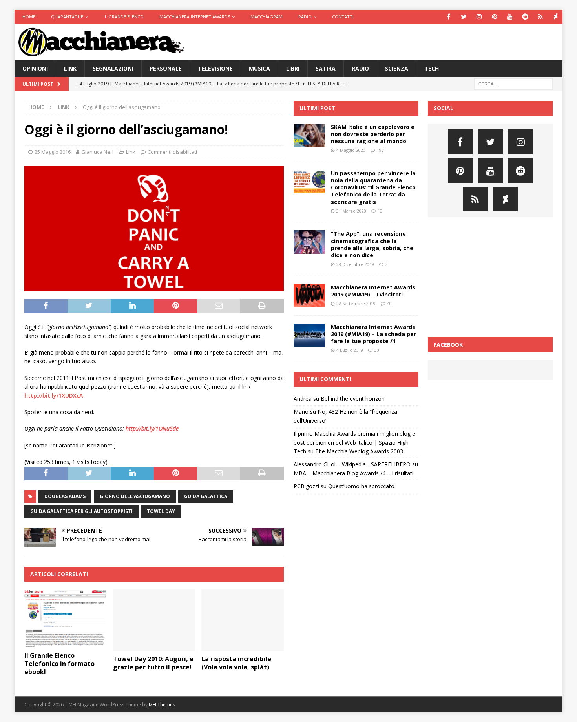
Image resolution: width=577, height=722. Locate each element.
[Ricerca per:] (513, 83)
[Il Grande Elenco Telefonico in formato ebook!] (65, 618)
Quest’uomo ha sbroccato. (362, 486)
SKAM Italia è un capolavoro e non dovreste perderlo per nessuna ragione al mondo (372, 134)
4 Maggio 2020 (350, 150)
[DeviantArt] (555, 17)
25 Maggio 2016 (53, 151)
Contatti (343, 17)
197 (380, 150)
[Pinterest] (494, 17)
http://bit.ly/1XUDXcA (53, 395)
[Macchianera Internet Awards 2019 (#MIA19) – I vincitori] (309, 295)
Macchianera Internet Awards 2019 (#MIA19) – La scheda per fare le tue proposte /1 (373, 334)
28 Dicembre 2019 (355, 264)
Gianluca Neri (97, 151)
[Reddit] (525, 17)
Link (70, 68)
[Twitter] (464, 17)
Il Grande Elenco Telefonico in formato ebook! (59, 663)
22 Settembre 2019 (356, 303)
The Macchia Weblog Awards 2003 (359, 451)
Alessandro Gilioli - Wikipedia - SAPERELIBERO (352, 464)
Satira (326, 68)
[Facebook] (448, 17)
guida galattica (205, 496)
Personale (166, 68)
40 (389, 303)
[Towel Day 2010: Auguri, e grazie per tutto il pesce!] (154, 620)
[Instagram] (479, 17)
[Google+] (540, 17)
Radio (305, 17)
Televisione (215, 68)
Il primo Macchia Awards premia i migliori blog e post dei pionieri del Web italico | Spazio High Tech (354, 442)
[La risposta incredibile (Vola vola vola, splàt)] (242, 620)
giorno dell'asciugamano (135, 496)
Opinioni (35, 68)
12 (380, 211)
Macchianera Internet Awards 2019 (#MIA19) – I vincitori (373, 291)
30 (376, 350)
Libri (292, 68)
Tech (431, 68)
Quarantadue (67, 17)
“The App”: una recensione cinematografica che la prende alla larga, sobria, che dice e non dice (372, 244)
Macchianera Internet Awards (194, 17)
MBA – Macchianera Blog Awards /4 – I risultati (353, 473)
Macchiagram (266, 17)
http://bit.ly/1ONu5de (152, 428)
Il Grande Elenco (124, 17)
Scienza (396, 68)
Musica (259, 68)
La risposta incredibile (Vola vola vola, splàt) (236, 663)
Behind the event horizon (353, 398)
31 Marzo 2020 (351, 211)
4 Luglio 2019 (349, 350)
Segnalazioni (113, 68)
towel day (161, 511)
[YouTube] (510, 17)
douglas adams (65, 496)
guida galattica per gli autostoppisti (81, 511)
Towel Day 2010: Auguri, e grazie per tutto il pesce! (153, 663)
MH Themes (162, 704)
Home (28, 17)
